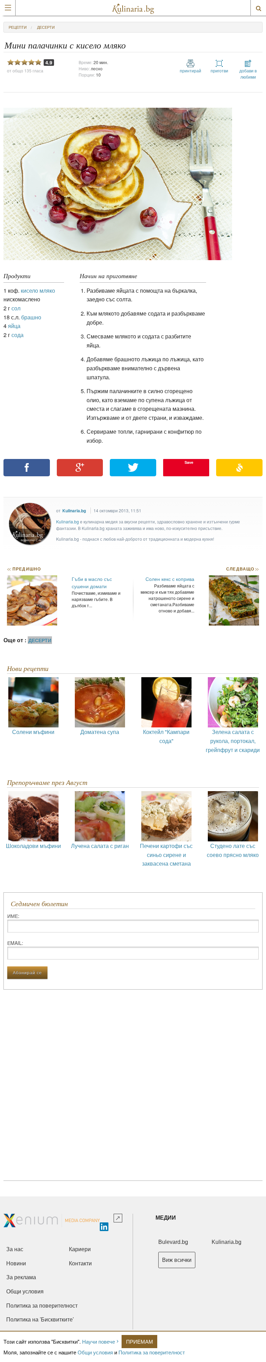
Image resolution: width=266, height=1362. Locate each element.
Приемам (139, 1341)
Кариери (80, 1249)
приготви (219, 70)
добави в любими (248, 74)
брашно (31, 317)
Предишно (24, 569)
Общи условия (95, 1352)
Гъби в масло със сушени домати (92, 582)
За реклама (21, 1277)
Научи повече (98, 1341)
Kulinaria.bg (74, 510)
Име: (13, 915)
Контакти (80, 1263)
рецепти (18, 27)
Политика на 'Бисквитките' (40, 1320)
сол (15, 308)
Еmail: (15, 942)
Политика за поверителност (151, 1352)
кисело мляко (38, 290)
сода (17, 335)
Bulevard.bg (173, 1242)
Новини (16, 1263)
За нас (14, 1249)
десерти (46, 27)
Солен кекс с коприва (169, 578)
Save (189, 462)
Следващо (242, 569)
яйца (14, 326)
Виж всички (177, 1260)
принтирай (190, 70)
